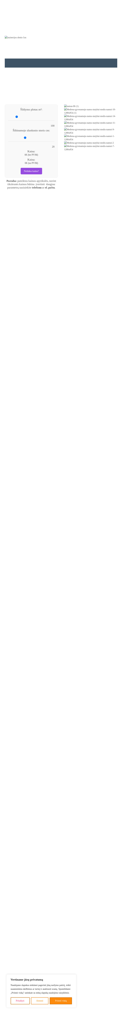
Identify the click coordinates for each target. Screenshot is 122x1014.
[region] (41, 991)
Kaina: (31, 151)
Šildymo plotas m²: (31, 109)
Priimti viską (61, 1001)
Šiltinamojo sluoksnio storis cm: (31, 130)
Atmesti (39, 1001)
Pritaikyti (20, 1001)
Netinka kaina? (31, 171)
